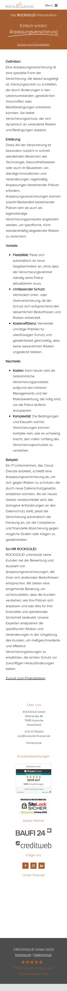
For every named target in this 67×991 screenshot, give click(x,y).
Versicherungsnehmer (35, 271)
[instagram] (33, 866)
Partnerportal (34, 743)
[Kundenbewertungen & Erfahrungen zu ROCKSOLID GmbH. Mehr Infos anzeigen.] (33, 766)
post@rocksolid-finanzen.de (34, 736)
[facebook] (25, 866)
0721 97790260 (34, 732)
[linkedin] (41, 866)
